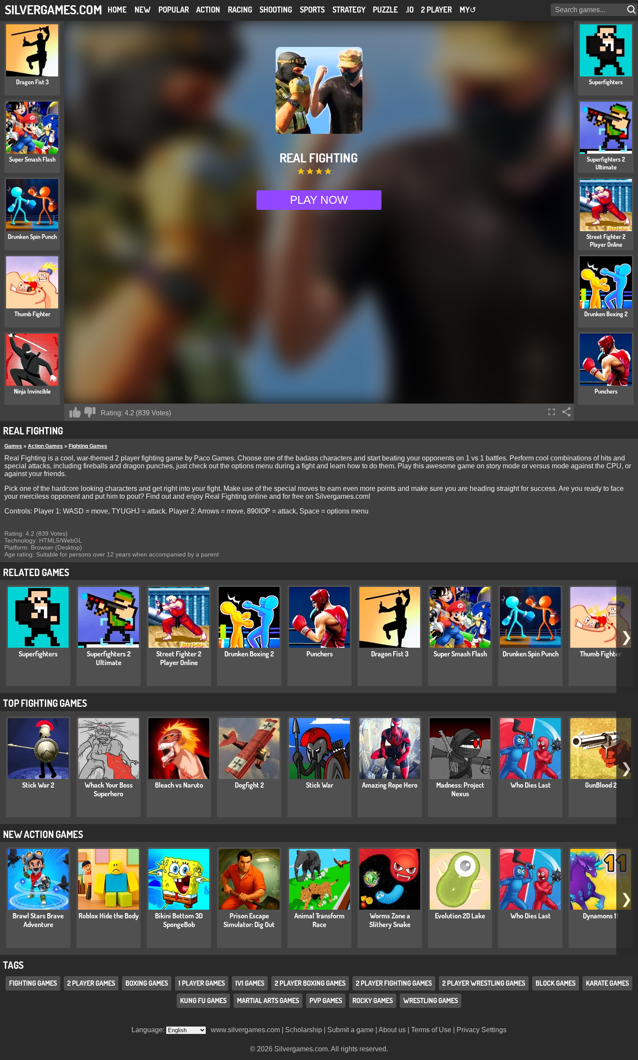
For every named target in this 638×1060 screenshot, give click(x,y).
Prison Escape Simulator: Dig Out (249, 920)
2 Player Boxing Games (310, 983)
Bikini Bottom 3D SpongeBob (179, 920)
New (143, 9)
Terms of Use (431, 1030)
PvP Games (325, 1001)
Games (13, 446)
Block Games (556, 983)
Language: (149, 1030)
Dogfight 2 (249, 785)
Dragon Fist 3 (389, 653)
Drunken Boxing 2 (249, 653)
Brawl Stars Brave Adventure (38, 920)
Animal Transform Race (319, 920)
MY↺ (468, 9)
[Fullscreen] (551, 411)
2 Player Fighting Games (394, 983)
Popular (173, 9)
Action (208, 9)
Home (117, 9)
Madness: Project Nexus (460, 789)
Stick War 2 (38, 785)
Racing (240, 9)
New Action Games (43, 834)
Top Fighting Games (45, 703)
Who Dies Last (530, 785)
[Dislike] (89, 412)
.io (410, 9)
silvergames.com (53, 9)
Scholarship (303, 1030)
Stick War (319, 785)
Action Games (45, 446)
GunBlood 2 (601, 785)
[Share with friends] (566, 411)
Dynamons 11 (600, 915)
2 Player (436, 9)
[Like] (75, 412)
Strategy (348, 9)
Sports (312, 9)
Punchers (319, 653)
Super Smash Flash (460, 653)
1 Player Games (201, 983)
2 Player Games (91, 983)
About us (392, 1030)
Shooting (276, 9)
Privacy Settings (481, 1030)
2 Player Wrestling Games (483, 983)
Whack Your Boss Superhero (109, 789)
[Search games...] (632, 9)
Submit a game (350, 1030)
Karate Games (607, 983)
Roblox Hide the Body (109, 915)
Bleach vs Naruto (179, 785)
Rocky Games (372, 1001)
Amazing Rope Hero (390, 785)
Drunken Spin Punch (531, 653)
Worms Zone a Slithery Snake (390, 920)
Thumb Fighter (601, 653)
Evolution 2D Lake (460, 915)
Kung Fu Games (203, 1001)
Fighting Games (88, 446)
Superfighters (38, 653)
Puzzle (385, 9)
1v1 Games (249, 983)
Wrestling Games (430, 1001)
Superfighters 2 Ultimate (109, 658)
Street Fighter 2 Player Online (178, 658)
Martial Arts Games (268, 1001)
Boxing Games (146, 983)
